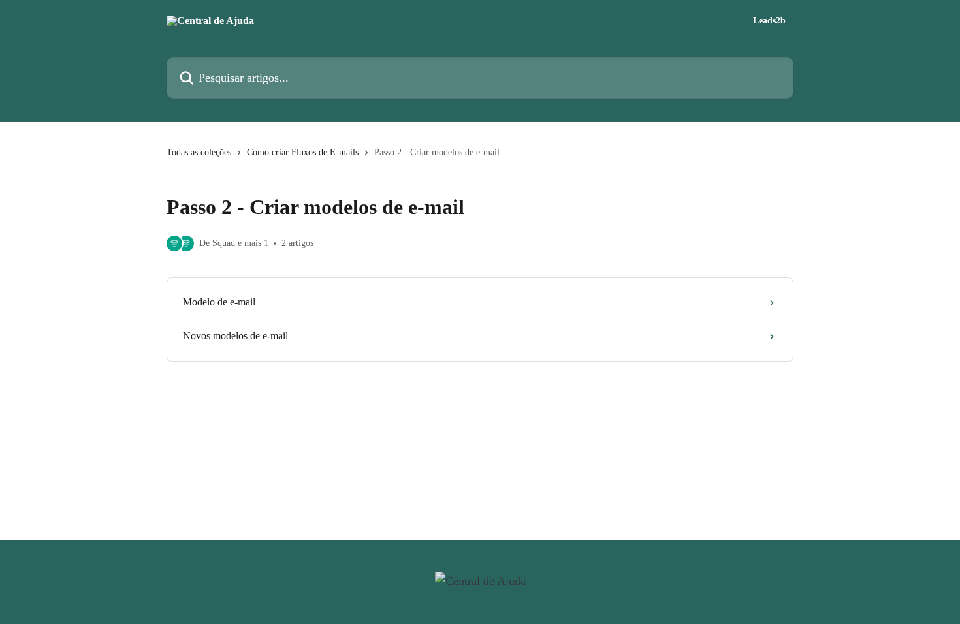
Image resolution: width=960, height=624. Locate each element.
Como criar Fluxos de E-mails (303, 152)
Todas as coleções (199, 152)
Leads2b (769, 20)
